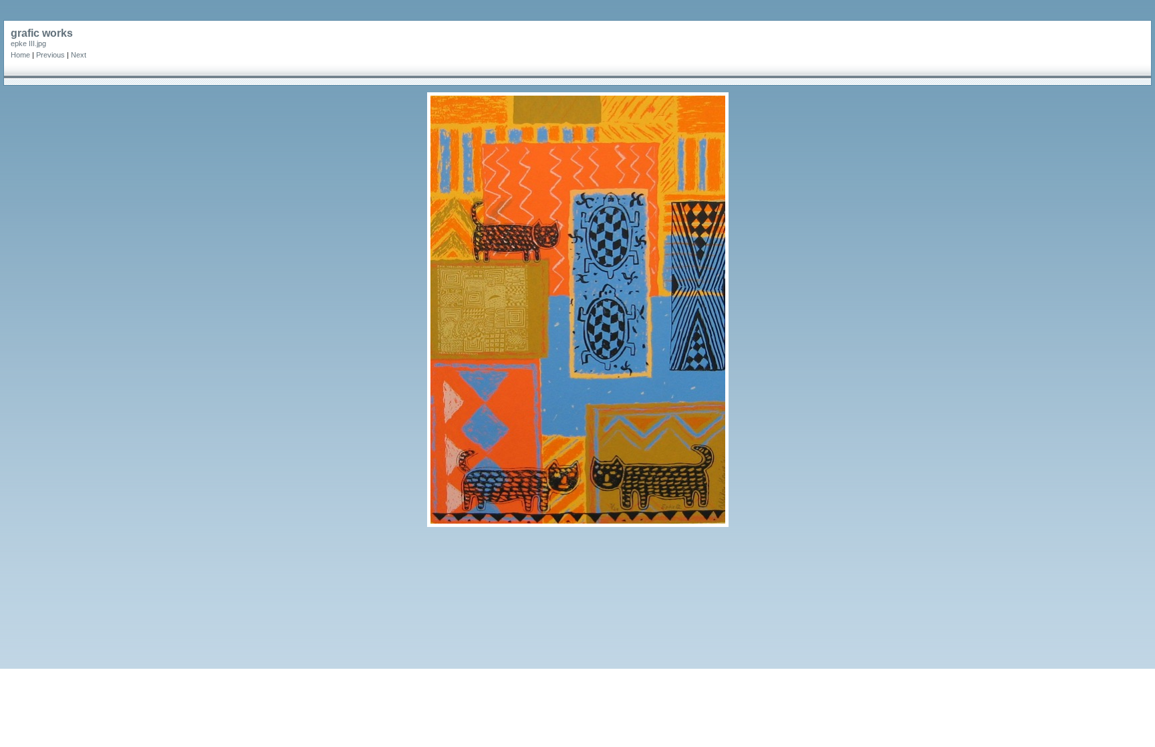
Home (20, 55)
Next (78, 55)
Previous (50, 55)
